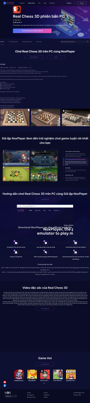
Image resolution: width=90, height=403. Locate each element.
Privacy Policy (77, 395)
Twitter (46, 397)
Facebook (51, 3)
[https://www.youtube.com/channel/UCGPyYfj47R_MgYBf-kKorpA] (4, 382)
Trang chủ (22, 3)
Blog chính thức (31, 397)
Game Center (31, 3)
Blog (45, 3)
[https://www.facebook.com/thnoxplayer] (4, 385)
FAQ (39, 3)
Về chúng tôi (30, 395)
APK (56, 57)
